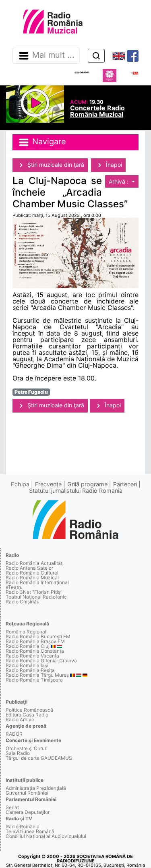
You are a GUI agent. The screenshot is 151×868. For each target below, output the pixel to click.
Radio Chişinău (22, 602)
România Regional (26, 632)
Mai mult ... (53, 55)
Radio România (22, 826)
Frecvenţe (48, 484)
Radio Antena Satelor (29, 568)
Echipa (20, 484)
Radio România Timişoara (34, 680)
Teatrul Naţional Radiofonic (36, 597)
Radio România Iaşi (27, 665)
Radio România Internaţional (37, 582)
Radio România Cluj (28, 646)
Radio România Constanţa (35, 651)
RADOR (14, 734)
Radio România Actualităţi (35, 563)
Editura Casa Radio (27, 715)
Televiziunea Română (30, 831)
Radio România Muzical (32, 578)
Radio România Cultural (32, 573)
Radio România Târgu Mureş (37, 675)
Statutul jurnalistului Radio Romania (75, 490)
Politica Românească (29, 710)
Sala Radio (18, 753)
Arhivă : (119, 181)
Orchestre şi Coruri (27, 748)
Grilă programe (87, 484)
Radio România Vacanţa (32, 656)
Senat (12, 807)
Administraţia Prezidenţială (36, 788)
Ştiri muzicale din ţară (55, 164)
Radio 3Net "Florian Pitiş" (34, 592)
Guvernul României (27, 793)
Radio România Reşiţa (30, 670)
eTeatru (14, 587)
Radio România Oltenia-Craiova (41, 661)
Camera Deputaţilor (28, 812)
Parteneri (125, 484)
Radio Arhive (20, 719)
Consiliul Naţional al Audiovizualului (46, 836)
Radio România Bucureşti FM (38, 636)
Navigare (48, 141)
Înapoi (113, 164)
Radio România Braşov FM (35, 641)
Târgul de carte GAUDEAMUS (39, 758)
